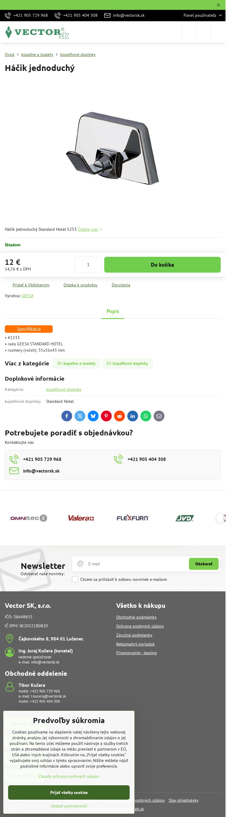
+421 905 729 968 (45, 691)
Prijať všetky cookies (69, 792)
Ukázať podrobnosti (69, 806)
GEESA (28, 295)
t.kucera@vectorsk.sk (48, 696)
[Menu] (218, 32)
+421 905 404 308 (45, 701)
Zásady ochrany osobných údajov (69, 776)
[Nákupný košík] (203, 32)
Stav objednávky (184, 800)
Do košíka (162, 264)
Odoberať (203, 564)
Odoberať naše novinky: (42, 573)
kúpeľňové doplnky (63, 389)
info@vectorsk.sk (45, 662)
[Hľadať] (189, 32)
